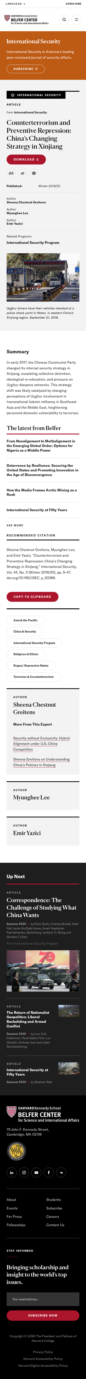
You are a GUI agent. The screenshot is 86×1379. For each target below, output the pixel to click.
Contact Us (55, 1225)
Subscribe (74, 3)
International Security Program (33, 242)
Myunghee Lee (17, 213)
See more (15, 525)
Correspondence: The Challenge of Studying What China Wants (42, 907)
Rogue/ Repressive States (31, 665)
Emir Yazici (15, 224)
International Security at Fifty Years (37, 510)
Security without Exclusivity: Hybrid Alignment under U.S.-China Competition (41, 744)
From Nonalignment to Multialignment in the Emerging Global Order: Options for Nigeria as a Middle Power (41, 445)
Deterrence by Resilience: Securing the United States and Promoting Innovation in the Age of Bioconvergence (43, 470)
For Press (14, 1216)
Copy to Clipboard (32, 596)
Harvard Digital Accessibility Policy (43, 1366)
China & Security (24, 631)
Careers (52, 1216)
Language (14, 3)
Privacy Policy (43, 1352)
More (76, 20)
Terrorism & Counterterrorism (33, 677)
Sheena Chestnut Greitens (26, 202)
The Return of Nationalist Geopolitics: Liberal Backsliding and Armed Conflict (28, 1019)
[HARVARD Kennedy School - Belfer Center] (26, 19)
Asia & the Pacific (25, 620)
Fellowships (16, 1225)
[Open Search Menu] (64, 20)
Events (12, 1208)
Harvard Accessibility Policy (43, 1359)
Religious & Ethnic (25, 654)
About (11, 1199)
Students (53, 1199)
